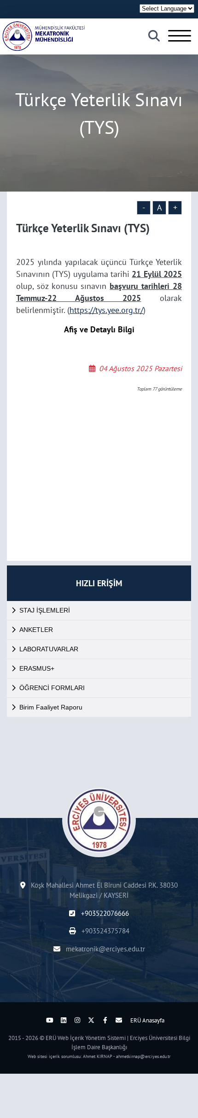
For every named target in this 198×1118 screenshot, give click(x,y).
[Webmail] (118, 1020)
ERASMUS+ (36, 668)
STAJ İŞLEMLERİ (44, 610)
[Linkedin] (63, 1020)
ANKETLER (36, 629)
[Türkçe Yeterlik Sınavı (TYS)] (43, 36)
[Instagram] (77, 1020)
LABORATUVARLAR (48, 649)
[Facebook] (105, 1020)
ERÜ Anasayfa (147, 1020)
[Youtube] (49, 1020)
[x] (91, 1020)
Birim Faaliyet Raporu (50, 707)
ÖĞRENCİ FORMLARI (52, 687)
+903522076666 (103, 913)
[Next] (36, 1020)
